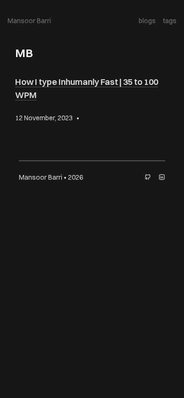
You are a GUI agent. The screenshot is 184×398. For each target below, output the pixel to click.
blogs (147, 21)
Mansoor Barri (29, 21)
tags (169, 21)
